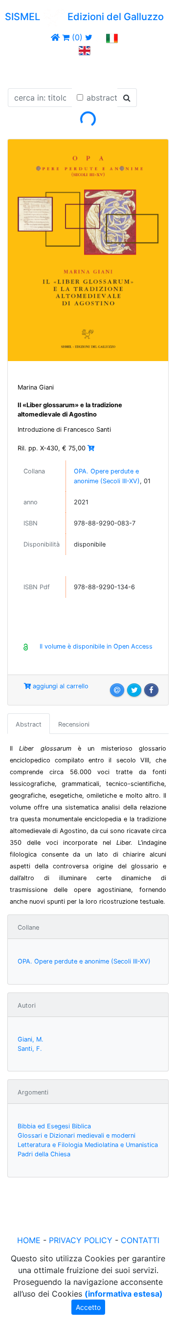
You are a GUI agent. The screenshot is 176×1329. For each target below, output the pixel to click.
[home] (55, 37)
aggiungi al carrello (59, 686)
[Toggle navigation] (21, 70)
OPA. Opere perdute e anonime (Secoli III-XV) (84, 961)
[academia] (99, 37)
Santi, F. (30, 1048)
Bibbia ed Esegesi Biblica (54, 1126)
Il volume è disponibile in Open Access (96, 646)
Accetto (88, 1307)
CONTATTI (140, 1240)
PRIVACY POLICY (80, 1240)
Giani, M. (31, 1039)
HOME (29, 1240)
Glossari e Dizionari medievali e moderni (76, 1135)
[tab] (28, 723)
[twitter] (88, 37)
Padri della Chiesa (44, 1154)
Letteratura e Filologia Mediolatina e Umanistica (88, 1144)
